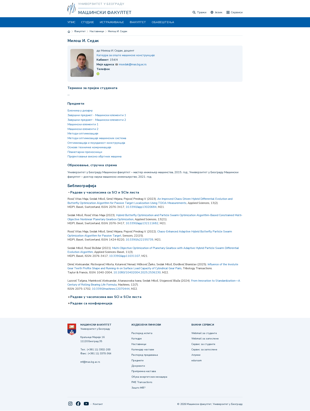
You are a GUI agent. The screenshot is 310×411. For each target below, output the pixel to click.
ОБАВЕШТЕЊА (163, 22)
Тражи (201, 12)
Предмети (137, 360)
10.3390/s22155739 (139, 240)
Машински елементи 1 (82, 124)
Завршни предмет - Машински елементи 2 (96, 120)
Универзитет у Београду (101, 4)
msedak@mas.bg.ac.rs (133, 64)
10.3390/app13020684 (141, 207)
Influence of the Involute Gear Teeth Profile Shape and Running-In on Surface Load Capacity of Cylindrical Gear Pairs (152, 266)
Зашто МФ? (138, 387)
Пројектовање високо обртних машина (94, 156)
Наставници (97, 31)
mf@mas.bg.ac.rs (90, 362)
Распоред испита (141, 333)
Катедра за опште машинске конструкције (126, 55)
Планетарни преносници (84, 152)
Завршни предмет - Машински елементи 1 (96, 115)
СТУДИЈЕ (87, 22)
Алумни (196, 355)
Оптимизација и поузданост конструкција (96, 143)
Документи (138, 366)
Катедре (136, 338)
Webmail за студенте (204, 333)
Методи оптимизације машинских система (96, 138)
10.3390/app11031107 (124, 256)
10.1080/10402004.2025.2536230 (137, 272)
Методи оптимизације (82, 134)
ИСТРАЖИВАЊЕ (112, 22)
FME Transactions (141, 382)
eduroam (196, 360)
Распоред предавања (144, 355)
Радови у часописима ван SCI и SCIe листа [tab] (106, 297)
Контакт (98, 404)
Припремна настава (143, 371)
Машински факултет (104, 12)
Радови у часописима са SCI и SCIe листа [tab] (105, 193)
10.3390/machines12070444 (111, 289)
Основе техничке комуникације (89, 147)
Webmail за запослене (205, 338)
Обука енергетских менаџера (149, 377)
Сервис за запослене (204, 349)
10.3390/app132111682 (142, 223)
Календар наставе (142, 349)
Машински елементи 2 (82, 129)
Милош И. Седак (117, 31)
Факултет (80, 31)
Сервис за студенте (203, 344)
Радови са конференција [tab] (91, 303)
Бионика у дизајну (80, 111)
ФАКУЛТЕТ (138, 22)
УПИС (71, 22)
